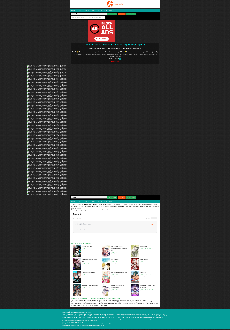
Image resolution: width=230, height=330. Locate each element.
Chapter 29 (85, 248)
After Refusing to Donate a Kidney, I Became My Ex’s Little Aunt (119, 248)
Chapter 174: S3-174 (145, 274)
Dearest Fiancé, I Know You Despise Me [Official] (93, 201)
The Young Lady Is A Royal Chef (119, 272)
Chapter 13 (143, 261)
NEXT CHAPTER (131, 14)
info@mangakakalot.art (107, 324)
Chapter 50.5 (114, 289)
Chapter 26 (114, 261)
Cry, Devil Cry (143, 246)
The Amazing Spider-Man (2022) (90, 285)
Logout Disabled (144, 259)
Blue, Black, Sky (115, 259)
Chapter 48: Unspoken (146, 248)
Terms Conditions (75, 311)
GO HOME (121, 14)
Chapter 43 (114, 252)
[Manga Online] (115, 4)
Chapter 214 (85, 263)
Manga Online (75, 201)
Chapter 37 (85, 274)
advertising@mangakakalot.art (96, 325)
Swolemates (143, 272)
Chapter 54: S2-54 (87, 287)
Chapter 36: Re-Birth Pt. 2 (147, 289)
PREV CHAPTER (112, 14)
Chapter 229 (114, 274)
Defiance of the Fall (87, 246)
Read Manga (74, 312)
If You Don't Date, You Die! (88, 272)
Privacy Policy (66, 311)
